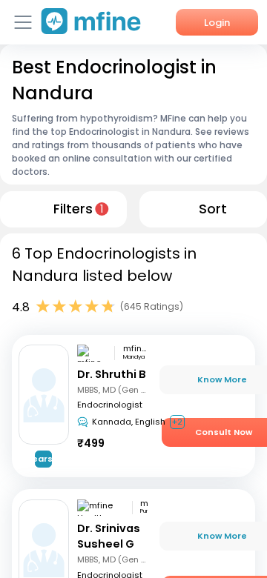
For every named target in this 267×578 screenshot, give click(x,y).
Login (217, 23)
